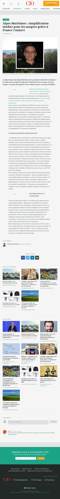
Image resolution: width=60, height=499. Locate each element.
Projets (6, 19)
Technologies (6, 363)
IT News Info (36, 491)
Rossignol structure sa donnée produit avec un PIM (11, 303)
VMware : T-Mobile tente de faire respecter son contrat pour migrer (29, 358)
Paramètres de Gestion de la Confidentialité (39, 471)
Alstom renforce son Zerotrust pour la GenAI (10, 282)
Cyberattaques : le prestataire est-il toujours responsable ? (11, 335)
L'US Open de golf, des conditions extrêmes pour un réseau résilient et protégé (29, 305)
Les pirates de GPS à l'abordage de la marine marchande (10, 358)
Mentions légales (27, 469)
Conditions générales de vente (16, 471)
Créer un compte (51, 3)
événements (17, 8)
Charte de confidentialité (41, 469)
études (27, 8)
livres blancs (45, 8)
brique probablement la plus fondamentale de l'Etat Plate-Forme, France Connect (40, 91)
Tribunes (16, 339)
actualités (6, 8)
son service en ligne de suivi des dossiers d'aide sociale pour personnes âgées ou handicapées (29, 100)
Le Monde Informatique (28, 492)
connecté (35, 432)
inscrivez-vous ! (12, 434)
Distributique (38, 492)
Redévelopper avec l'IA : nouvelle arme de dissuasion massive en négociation (48, 336)
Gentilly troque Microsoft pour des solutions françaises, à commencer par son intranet (29, 284)
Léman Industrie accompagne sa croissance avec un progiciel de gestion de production (48, 284)
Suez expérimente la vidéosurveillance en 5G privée (48, 380)
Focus (35, 8)
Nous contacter (15, 469)
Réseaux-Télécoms (45, 492)
